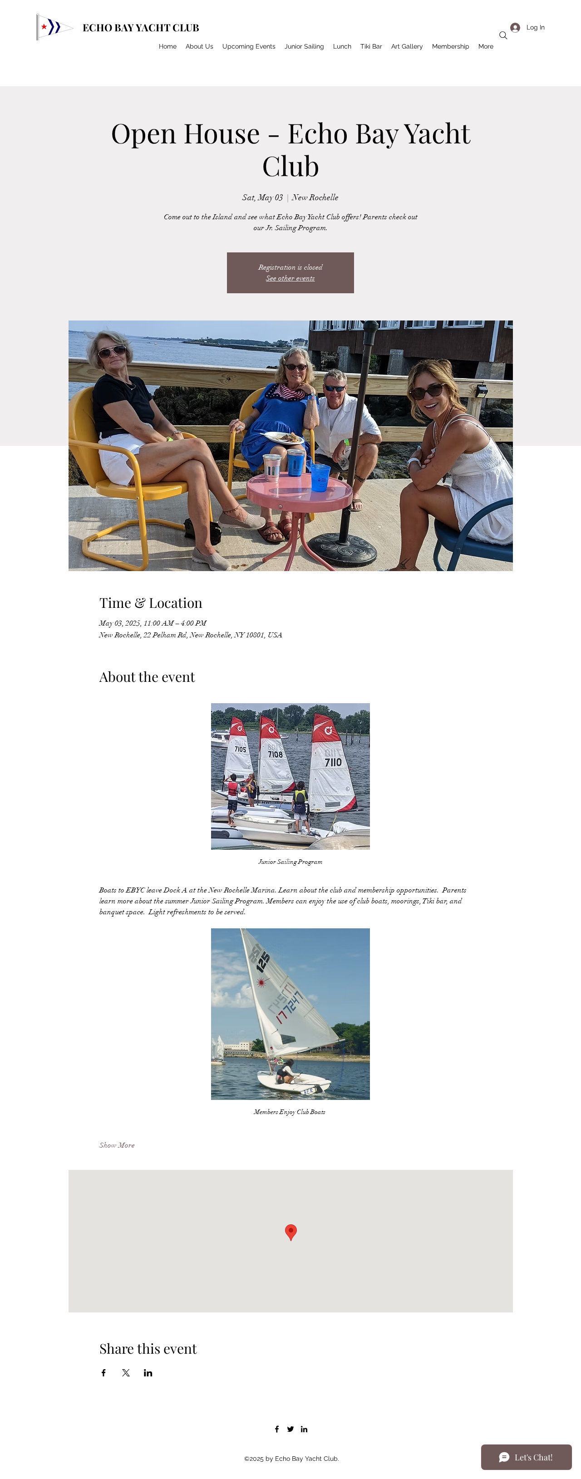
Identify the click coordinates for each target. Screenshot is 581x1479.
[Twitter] (290, 1429)
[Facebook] (276, 1429)
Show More (117, 1145)
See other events (290, 278)
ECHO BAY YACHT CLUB (141, 27)
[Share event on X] (126, 1372)
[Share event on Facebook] (103, 1372)
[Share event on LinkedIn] (148, 1372)
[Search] (503, 35)
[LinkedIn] (304, 1429)
